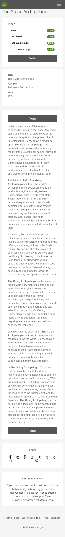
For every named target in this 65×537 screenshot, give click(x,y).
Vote (32, 58)
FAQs (45, 517)
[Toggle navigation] (59, 4)
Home (8, 517)
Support (55, 517)
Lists (16, 517)
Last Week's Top (31, 517)
